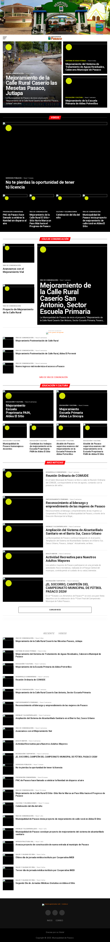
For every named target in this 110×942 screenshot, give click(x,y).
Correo (59, 920)
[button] (4, 17)
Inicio (49, 920)
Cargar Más (55, 610)
